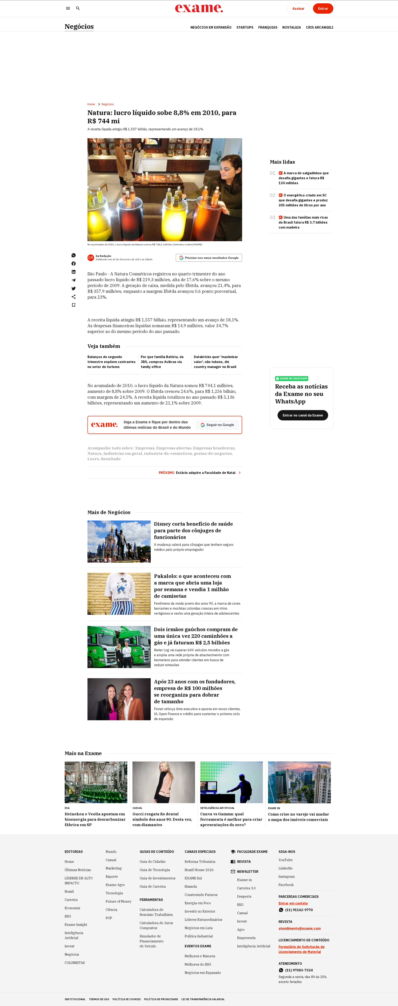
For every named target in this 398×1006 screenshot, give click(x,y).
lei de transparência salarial (203, 999)
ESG (68, 916)
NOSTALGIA (291, 27)
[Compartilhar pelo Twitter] (73, 288)
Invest (69, 946)
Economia (72, 908)
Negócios (79, 26)
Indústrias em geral (122, 453)
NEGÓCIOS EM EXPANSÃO (211, 27)
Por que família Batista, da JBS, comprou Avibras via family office (162, 362)
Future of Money (118, 901)
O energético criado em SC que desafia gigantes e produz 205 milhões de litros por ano (303, 200)
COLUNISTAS (75, 963)
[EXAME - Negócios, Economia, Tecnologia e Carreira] (199, 8)
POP (109, 918)
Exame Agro (115, 885)
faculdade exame (252, 852)
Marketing (114, 868)
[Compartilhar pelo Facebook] (73, 263)
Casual (111, 860)
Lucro (93, 458)
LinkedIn (285, 868)
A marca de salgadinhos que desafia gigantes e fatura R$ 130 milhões (304, 178)
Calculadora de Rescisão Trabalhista (156, 912)
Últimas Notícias (78, 870)
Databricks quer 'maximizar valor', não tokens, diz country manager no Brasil (216, 362)
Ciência (111, 910)
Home (91, 104)
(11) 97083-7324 (299, 970)
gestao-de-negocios (213, 453)
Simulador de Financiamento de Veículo (152, 941)
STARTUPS (245, 27)
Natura (94, 453)
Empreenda (246, 938)
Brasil (69, 891)
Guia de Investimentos (157, 878)
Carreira (71, 900)
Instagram (287, 876)
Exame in (244, 880)
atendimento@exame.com (300, 928)
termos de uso (99, 999)
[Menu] (68, 8)
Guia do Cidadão (153, 862)
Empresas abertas (173, 448)
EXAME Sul (193, 878)
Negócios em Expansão (203, 973)
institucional (75, 999)
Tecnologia (114, 893)
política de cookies (127, 999)
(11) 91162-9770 (299, 910)
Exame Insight (76, 924)
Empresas (144, 448)
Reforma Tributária (200, 862)
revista (244, 862)
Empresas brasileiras (213, 448)
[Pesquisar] (78, 8)
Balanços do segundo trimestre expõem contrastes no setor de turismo (111, 362)
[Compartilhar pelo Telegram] (73, 280)
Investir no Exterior (200, 911)
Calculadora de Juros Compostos (156, 925)
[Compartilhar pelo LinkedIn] (73, 271)
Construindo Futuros (201, 895)
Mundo (111, 852)
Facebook (286, 885)
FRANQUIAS (267, 27)
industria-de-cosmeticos (168, 453)
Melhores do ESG (198, 964)
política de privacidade (161, 999)
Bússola (191, 886)
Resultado (111, 458)
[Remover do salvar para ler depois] (73, 305)
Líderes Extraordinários (203, 920)
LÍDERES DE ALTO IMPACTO (79, 880)
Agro (241, 929)
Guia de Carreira (153, 886)
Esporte (112, 876)
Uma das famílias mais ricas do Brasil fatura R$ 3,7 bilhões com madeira (303, 222)
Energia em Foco (198, 903)
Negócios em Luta (199, 928)
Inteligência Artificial (74, 935)
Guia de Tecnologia (155, 870)
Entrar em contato (293, 903)
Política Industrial (199, 936)
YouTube (286, 860)
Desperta (244, 896)
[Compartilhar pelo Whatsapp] (73, 255)
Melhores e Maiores (200, 956)
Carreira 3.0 (246, 888)
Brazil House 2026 (199, 870)
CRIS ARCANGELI (319, 27)
